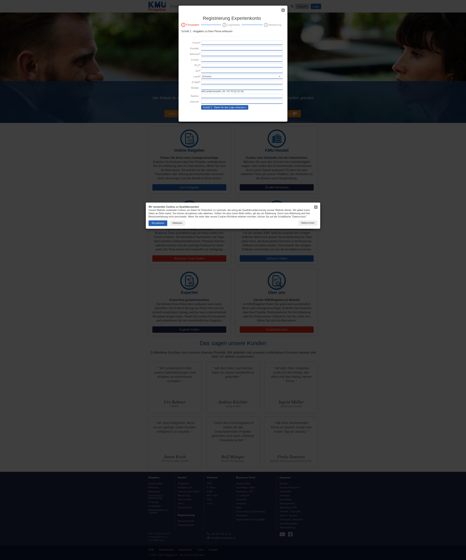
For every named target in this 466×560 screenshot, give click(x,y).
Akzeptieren (158, 223)
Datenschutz (308, 222)
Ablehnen (177, 223)
